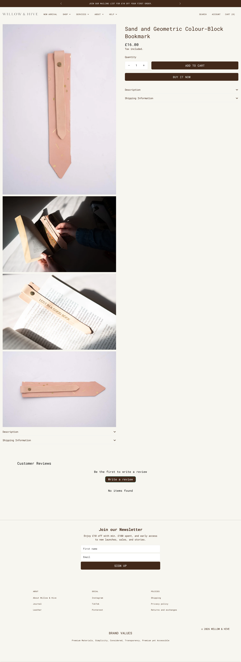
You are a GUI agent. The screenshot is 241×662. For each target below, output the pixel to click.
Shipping (156, 597)
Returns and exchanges (164, 609)
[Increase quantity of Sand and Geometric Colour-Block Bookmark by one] (144, 65)
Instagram (97, 597)
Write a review (120, 479)
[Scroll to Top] (234, 643)
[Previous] (61, 3)
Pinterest (97, 609)
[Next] (180, 3)
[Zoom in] (109, 32)
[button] (230, 14)
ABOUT (98, 14)
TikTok (95, 603)
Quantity (130, 57)
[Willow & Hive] (20, 14)
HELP (111, 14)
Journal (37, 603)
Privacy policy (159, 603)
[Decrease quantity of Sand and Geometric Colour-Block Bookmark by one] (129, 65)
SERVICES (81, 14)
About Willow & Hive (44, 597)
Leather (37, 609)
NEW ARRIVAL (50, 14)
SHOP (65, 14)
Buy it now (182, 77)
